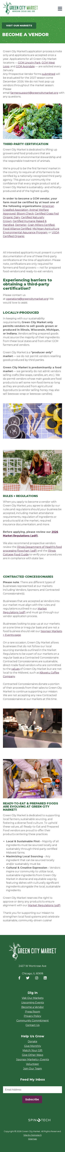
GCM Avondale (25, 66)
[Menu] (60, 9)
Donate (32, 1041)
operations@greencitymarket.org (27, 298)
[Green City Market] (32, 952)
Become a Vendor (32, 1007)
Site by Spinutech (33, 1135)
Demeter (21, 224)
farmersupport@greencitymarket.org (34, 92)
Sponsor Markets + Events (32, 1059)
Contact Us (32, 1025)
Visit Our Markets (32, 997)
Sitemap (32, 1139)
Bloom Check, (25, 213)
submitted (48, 74)
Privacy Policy (32, 1016)
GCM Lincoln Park (29, 62)
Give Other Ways (32, 1054)
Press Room (32, 1011)
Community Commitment (32, 1020)
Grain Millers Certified (41, 224)
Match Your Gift (32, 1050)
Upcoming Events (32, 1002)
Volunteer (32, 1064)
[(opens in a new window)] (39, 1119)
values (15, 668)
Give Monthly (32, 1046)
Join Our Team (32, 1068)
